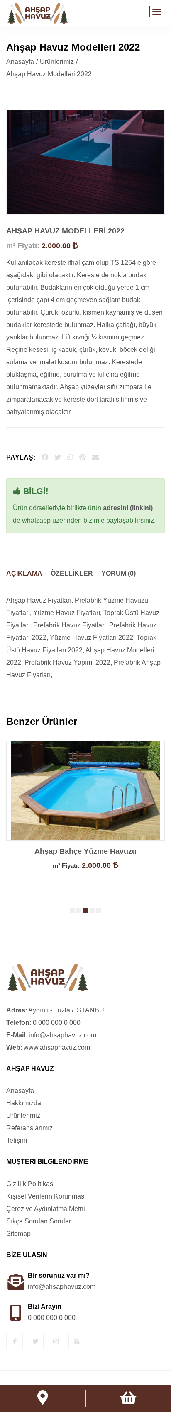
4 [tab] (93, 910)
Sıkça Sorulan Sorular (38, 1221)
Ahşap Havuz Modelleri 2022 (65, 231)
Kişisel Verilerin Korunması (46, 1196)
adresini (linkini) (128, 507)
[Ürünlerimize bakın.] (128, 1398)
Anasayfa (20, 61)
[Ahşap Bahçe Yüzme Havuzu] (85, 790)
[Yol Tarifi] (42, 1400)
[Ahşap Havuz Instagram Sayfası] (56, 1341)
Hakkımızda (23, 1103)
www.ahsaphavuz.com (57, 1047)
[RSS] (77, 1341)
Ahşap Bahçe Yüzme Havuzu (85, 851)
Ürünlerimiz (57, 61)
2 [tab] (80, 910)
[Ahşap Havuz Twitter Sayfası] (35, 1341)
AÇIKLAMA (24, 573)
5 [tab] (100, 910)
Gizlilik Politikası (30, 1183)
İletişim (16, 1140)
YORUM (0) (118, 573)
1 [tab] (73, 910)
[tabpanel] (85, 818)
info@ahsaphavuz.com (62, 1035)
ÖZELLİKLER (72, 573)
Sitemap (18, 1233)
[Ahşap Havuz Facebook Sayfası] (15, 1341)
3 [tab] (87, 910)
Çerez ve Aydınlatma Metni (45, 1208)
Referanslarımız (29, 1127)
